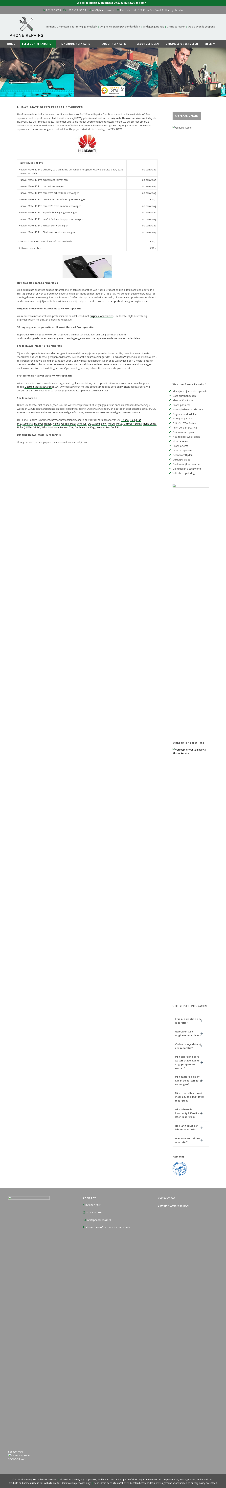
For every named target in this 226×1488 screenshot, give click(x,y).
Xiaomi (96, 423)
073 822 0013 (53, 10)
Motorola (53, 427)
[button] (191, 1021)
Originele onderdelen (181, 43)
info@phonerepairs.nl (103, 10)
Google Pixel (68, 423)
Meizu (111, 423)
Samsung (28, 423)
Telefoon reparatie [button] (36, 43)
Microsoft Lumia (132, 423)
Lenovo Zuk (66, 427)
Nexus (56, 423)
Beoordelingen (148, 43)
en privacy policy (196, 1483)
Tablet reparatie (113, 43)
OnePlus (82, 423)
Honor (47, 423)
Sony (104, 423)
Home (11, 43)
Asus (99, 427)
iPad (132, 419)
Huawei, (38, 423)
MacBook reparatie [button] (75, 43)
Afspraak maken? (187, 115)
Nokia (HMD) (24, 427)
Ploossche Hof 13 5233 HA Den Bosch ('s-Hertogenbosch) (151, 10)
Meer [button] (208, 43)
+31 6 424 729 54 (76, 10)
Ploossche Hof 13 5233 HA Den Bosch (108, 1227)
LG (89, 423)
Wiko (44, 427)
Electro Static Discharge (38, 386)
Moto (119, 423)
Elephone (79, 427)
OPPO (36, 427)
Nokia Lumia (150, 423)
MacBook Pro (113, 427)
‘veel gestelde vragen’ (120, 301)
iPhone (125, 419)
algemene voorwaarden (174, 1483)
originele (49, 129)
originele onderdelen (101, 316)
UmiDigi (90, 427)
